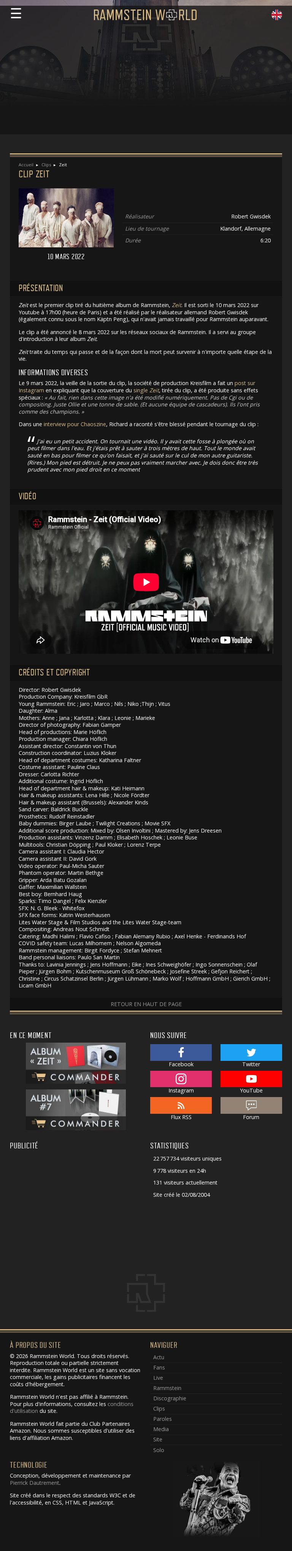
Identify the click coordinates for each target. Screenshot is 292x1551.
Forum (251, 1117)
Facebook (181, 1064)
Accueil (26, 164)
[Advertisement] (146, 81)
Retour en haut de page (146, 1004)
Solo (158, 1450)
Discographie (169, 1398)
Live (158, 1377)
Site (157, 1439)
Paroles (162, 1418)
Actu (158, 1357)
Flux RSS (181, 1117)
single (146, 390)
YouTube (251, 1090)
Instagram (181, 1090)
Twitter (251, 1064)
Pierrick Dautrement (34, 1482)
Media (161, 1429)
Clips (46, 164)
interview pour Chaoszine (75, 424)
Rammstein (167, 1388)
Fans (159, 1367)
